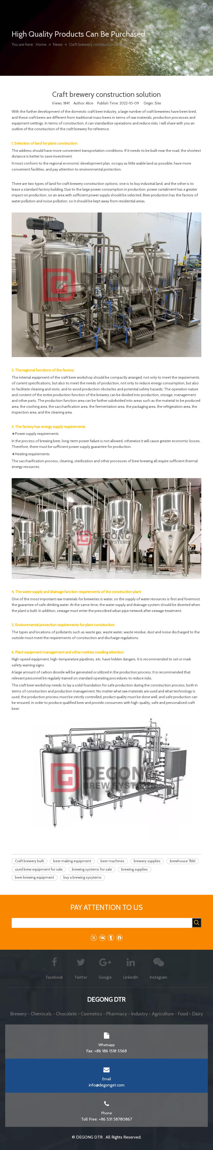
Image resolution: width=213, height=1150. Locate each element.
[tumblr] (111, 937)
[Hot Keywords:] (196, 922)
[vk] (102, 937)
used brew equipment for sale (39, 869)
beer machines (112, 861)
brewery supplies (147, 861)
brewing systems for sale (92, 869)
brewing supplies (134, 869)
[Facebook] (119, 937)
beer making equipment (72, 861)
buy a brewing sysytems (82, 877)
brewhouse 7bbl (182, 861)
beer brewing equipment (34, 877)
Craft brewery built (29, 861)
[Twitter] (93, 937)
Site (158, 103)
